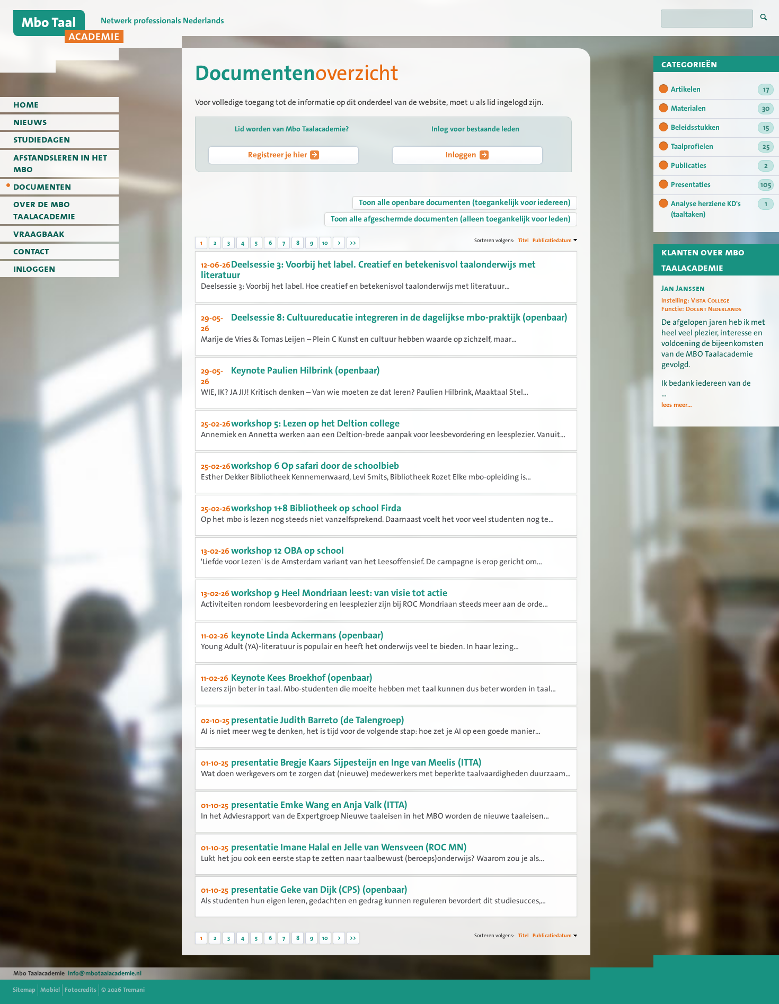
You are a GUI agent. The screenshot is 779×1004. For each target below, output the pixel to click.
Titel (523, 240)
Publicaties (719, 166)
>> (353, 243)
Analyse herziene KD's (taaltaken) (719, 209)
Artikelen (720, 89)
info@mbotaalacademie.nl (104, 973)
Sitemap (24, 989)
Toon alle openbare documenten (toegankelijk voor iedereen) (465, 202)
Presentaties (721, 185)
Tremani (134, 989)
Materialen (720, 108)
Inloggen (461, 154)
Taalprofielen (720, 147)
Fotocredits (80, 989)
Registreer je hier (277, 154)
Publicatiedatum (552, 240)
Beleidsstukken (720, 127)
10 (325, 243)
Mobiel (50, 989)
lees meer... (676, 405)
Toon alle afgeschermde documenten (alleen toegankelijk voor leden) (451, 219)
